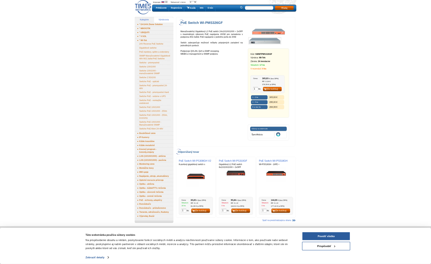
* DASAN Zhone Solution (151, 24)
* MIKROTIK (145, 28)
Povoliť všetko (326, 236)
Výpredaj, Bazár (147, 216)
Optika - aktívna (146, 184)
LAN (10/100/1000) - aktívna (152, 156)
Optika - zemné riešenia (150, 196)
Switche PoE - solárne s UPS (152, 96)
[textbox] (259, 8)
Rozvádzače (145, 204)
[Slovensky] (162, 2)
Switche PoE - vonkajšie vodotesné (150, 101)
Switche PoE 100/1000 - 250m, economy (153, 116)
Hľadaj (284, 8)
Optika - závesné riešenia (151, 192)
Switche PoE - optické (149, 81)
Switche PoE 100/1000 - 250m (153, 111)
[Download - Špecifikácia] (278, 136)
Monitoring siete (147, 164)
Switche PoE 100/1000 (149, 107)
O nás (210, 8)
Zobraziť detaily (95, 257)
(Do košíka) (272, 89)
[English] (166, 2)
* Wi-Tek (143, 40)
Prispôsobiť (324, 246)
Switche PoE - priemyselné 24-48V (153, 87)
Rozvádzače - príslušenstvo (152, 208)
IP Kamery (144, 137)
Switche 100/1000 (147, 67)
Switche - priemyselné (149, 63)
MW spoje (143, 172)
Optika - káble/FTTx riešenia (152, 188)
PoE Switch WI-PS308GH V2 (195, 160)
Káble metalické (147, 145)
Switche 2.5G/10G (147, 77)
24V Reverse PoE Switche (151, 44)
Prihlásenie (161, 8)
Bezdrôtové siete (147, 133)
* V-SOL (142, 36)
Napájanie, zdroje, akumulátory (154, 176)
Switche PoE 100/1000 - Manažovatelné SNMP (150, 123)
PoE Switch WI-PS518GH (273, 160)
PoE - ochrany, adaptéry (150, 200)
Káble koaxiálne (147, 141)
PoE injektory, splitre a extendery (154, 52)
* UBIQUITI (144, 32)
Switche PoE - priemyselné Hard (154, 92)
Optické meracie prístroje (151, 180)
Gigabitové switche (148, 48)
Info (201, 8)
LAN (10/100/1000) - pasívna (152, 160)
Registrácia (176, 8)
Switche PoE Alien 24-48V (151, 129)
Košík (193, 8)
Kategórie (144, 19)
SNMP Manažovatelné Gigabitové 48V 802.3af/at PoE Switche (154, 57)
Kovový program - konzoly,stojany (148, 150)
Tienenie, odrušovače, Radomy (154, 212)
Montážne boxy (146, 168)
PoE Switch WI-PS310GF (233, 160)
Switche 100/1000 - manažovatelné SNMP (149, 72)
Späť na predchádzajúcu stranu (276, 220)
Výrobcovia (164, 19)
